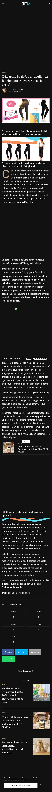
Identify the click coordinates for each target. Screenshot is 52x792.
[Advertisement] (26, 36)
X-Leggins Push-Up (33, 272)
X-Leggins (31, 363)
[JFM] (26, 4)
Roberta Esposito (17, 89)
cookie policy (25, 780)
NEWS (4, 72)
